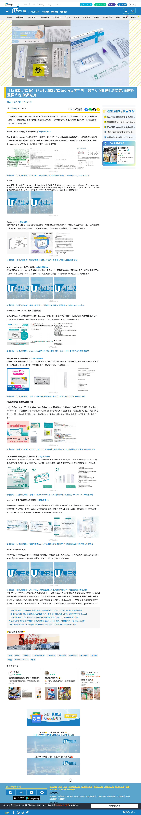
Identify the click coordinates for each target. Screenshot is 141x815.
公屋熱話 (45, 12)
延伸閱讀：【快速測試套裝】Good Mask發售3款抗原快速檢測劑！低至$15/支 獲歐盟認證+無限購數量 (48, 351)
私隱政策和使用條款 (62, 805)
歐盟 (10, 659)
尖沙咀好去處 (74, 786)
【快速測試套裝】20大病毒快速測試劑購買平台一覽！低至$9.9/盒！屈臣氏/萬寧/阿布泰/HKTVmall (48, 614)
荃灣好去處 (109, 786)
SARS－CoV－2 (22, 659)
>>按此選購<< (45, 131)
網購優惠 (62, 655)
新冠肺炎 (27, 655)
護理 (33, 659)
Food (33, 5)
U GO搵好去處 (87, 5)
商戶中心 (111, 5)
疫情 (17, 655)
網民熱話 (53, 796)
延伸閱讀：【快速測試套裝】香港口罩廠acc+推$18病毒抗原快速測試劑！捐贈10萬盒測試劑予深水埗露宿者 (50, 544)
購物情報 (17, 102)
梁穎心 (13, 108)
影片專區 (86, 17)
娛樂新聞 (54, 12)
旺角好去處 (119, 786)
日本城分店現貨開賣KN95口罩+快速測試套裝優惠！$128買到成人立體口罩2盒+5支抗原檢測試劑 (47, 621)
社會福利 (71, 789)
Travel (25, 5)
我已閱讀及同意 (114, 806)
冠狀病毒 (84, 655)
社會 (127, 786)
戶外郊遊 (62, 789)
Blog (49, 5)
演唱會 (9, 17)
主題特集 (134, 17)
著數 (10, 655)
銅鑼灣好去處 (86, 786)
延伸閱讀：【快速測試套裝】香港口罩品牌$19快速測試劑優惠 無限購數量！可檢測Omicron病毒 (45, 305)
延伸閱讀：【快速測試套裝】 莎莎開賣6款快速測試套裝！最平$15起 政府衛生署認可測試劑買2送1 (46, 396)
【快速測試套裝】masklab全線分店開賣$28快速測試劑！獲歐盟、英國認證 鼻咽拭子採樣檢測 (46, 610)
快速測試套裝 (39, 655)
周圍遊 (96, 17)
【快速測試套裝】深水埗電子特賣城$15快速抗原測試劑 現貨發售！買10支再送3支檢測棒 (44, 617)
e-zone (58, 5)
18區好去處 (107, 17)
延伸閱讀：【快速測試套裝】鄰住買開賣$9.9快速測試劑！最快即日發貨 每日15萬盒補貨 (42, 260)
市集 (60, 786)
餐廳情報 (53, 789)
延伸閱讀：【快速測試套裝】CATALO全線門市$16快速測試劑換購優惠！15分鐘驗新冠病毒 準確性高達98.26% (51, 449)
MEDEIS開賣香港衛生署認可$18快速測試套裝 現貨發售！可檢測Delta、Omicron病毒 (42, 624)
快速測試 (51, 655)
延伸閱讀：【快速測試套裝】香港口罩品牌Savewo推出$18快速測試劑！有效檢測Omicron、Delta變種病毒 (50, 494)
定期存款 (63, 12)
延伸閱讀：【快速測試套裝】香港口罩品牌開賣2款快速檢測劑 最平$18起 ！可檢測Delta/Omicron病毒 (48, 175)
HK (18, 5)
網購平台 (73, 655)
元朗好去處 (98, 786)
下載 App (123, 5)
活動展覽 (53, 786)
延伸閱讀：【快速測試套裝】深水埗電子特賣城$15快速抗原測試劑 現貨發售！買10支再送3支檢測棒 (47, 589)
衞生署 (94, 655)
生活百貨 (28, 102)
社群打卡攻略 (101, 5)
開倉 (65, 786)
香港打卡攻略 (121, 17)
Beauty (41, 5)
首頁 (9, 102)
